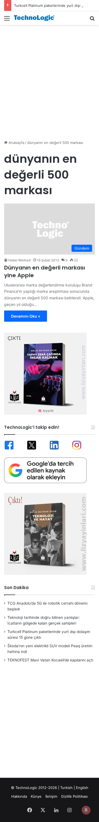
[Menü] (7, 20)
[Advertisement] (49, 79)
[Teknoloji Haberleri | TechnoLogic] (36, 18)
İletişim (51, 796)
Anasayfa (15, 142)
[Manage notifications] (86, 810)
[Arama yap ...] (92, 20)
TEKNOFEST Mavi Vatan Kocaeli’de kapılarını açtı (50, 660)
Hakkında (19, 796)
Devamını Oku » (25, 316)
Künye (36, 796)
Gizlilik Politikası (74, 796)
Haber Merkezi (19, 260)
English (82, 787)
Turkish (66, 787)
